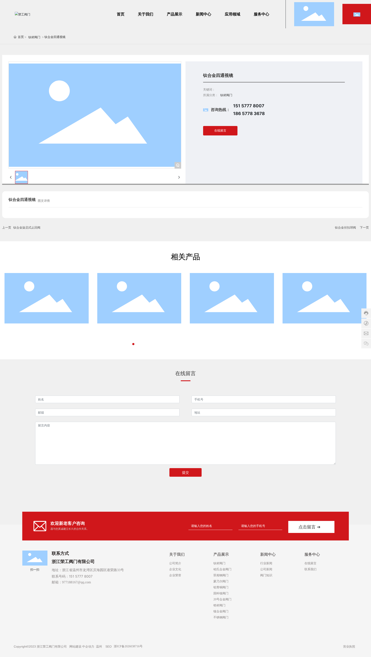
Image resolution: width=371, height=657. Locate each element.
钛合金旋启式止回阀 (26, 227)
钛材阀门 (34, 37)
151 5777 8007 (81, 576)
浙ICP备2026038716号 (128, 646)
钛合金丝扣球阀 (345, 227)
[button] (129, 344)
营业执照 (349, 646)
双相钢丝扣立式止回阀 (119, 330)
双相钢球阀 (295, 330)
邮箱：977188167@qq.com (71, 582)
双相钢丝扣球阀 (21, 330)
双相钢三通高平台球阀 (211, 330)
